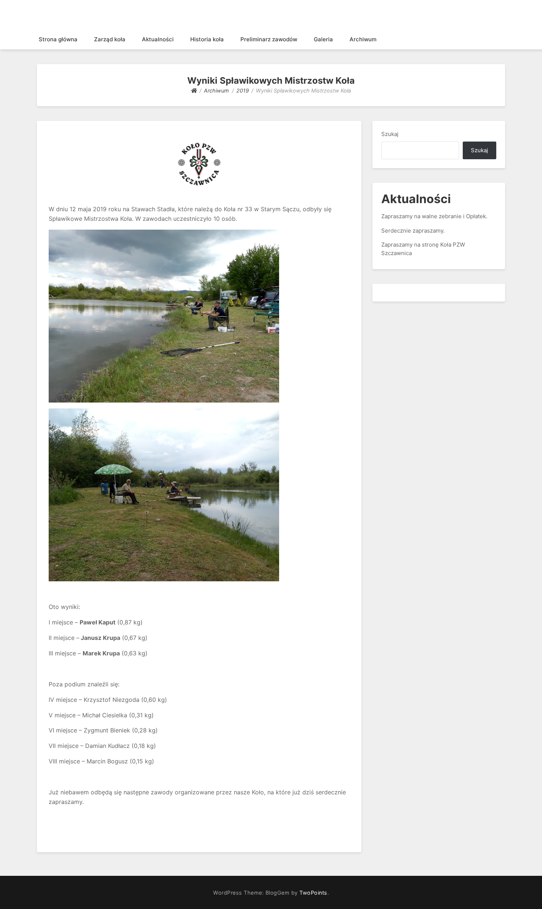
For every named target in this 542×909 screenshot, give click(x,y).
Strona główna (58, 39)
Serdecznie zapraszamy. (413, 230)
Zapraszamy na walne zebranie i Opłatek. (434, 216)
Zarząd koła (109, 39)
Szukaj (390, 133)
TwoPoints (313, 892)
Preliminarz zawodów (268, 39)
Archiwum (363, 39)
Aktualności (158, 39)
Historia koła (207, 39)
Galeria (323, 39)
